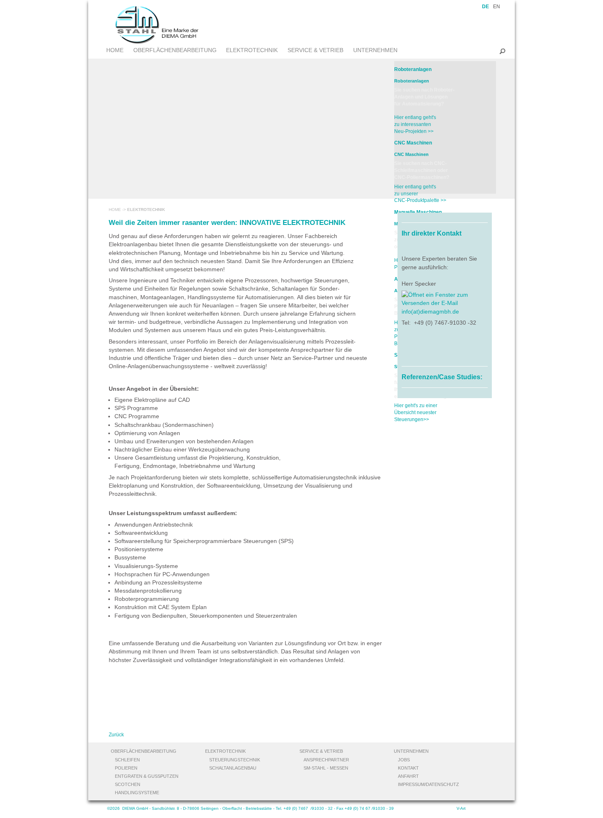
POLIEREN (126, 767)
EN (496, 6)
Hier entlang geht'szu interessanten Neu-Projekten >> (415, 124)
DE (485, 6)
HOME (114, 50)
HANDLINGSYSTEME (137, 792)
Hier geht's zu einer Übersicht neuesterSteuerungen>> (415, 412)
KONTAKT (408, 767)
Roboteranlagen (413, 69)
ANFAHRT (408, 776)
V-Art (461, 808)
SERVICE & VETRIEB (315, 50)
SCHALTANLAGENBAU (232, 767)
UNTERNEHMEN (375, 50)
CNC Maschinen (413, 143)
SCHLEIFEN (127, 759)
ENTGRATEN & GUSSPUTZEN (146, 776)
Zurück (116, 735)
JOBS (404, 759)
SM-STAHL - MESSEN (326, 767)
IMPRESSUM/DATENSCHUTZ (428, 784)
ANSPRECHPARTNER (326, 759)
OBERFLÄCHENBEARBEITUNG (175, 50)
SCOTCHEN (127, 784)
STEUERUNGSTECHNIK (234, 759)
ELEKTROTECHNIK (252, 50)
